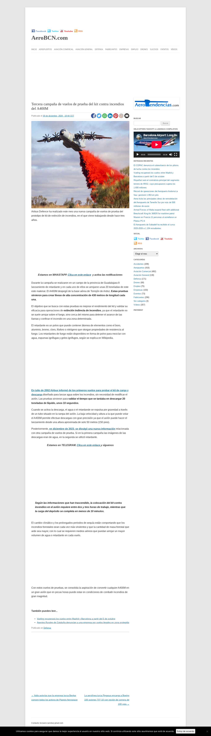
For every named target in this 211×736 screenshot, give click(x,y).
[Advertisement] (105, 18)
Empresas (124, 49)
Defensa (99, 49)
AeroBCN (49, 37)
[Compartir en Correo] (126, 117)
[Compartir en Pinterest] (116, 117)
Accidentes (139, 264)
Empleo (134, 49)
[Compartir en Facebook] (94, 117)
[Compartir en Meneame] (121, 117)
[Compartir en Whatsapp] (105, 117)
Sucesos (154, 49)
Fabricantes (111, 49)
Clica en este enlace (79, 274)
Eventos (164, 49)
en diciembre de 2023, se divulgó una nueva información (82, 428)
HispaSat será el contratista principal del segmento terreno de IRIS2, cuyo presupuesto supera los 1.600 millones (156, 184)
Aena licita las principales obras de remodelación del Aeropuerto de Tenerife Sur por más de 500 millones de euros (155, 202)
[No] (207, 731)
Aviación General (84, 49)
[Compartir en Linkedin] (110, 117)
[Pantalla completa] (175, 154)
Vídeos (174, 49)
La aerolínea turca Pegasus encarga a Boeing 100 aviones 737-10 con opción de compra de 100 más (106, 699)
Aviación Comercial (63, 49)
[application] (157, 144)
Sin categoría (140, 301)
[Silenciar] (170, 154)
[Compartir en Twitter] (99, 117)
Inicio (34, 49)
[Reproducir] (137, 154)
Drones (144, 49)
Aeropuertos (45, 49)
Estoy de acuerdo (185, 731)
